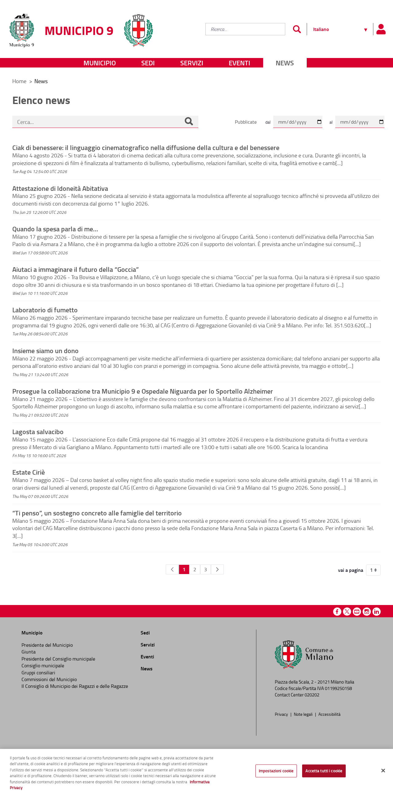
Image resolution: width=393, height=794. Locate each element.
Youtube (357, 611)
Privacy (282, 714)
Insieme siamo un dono (45, 350)
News (285, 62)
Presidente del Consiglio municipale (58, 658)
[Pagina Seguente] (217, 569)
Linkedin (376, 611)
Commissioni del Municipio (49, 679)
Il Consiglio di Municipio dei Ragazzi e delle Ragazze (74, 686)
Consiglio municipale (42, 665)
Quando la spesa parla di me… (55, 228)
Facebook (337, 611)
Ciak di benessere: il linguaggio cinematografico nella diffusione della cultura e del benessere (145, 147)
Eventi (239, 62)
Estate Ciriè (28, 472)
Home (19, 81)
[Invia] (297, 29)
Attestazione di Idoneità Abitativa (60, 188)
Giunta (28, 651)
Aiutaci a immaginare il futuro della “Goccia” (75, 269)
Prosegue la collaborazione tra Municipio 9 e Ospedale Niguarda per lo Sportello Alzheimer (142, 391)
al (331, 122)
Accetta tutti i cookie (323, 770)
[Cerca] (188, 122)
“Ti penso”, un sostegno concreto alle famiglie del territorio (97, 513)
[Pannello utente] (380, 29)
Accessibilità (329, 714)
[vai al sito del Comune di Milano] (138, 27)
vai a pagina (350, 570)
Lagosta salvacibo (38, 431)
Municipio (100, 62)
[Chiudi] (383, 770)
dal (267, 122)
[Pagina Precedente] (172, 569)
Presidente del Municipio (47, 645)
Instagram (367, 611)
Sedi (148, 62)
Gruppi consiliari (38, 672)
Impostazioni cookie (276, 770)
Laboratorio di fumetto (45, 309)
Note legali (303, 714)
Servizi (191, 62)
